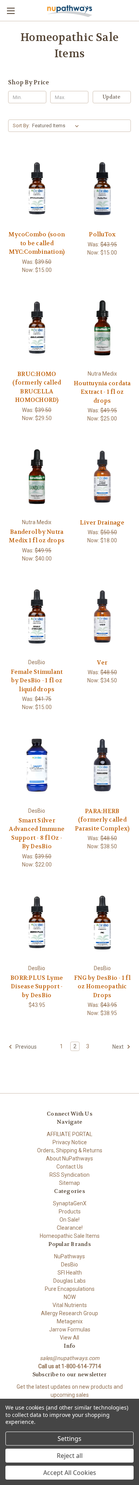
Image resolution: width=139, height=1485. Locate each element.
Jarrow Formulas (69, 1329)
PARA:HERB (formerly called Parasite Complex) (102, 819)
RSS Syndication (69, 1175)
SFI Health (70, 1273)
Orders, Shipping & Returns (69, 1150)
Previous (25, 1047)
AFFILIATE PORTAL (69, 1134)
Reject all (70, 1455)
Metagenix (70, 1321)
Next (118, 1047)
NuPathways (69, 1256)
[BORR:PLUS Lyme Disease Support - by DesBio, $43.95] (36, 922)
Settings (69, 1438)
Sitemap (69, 1183)
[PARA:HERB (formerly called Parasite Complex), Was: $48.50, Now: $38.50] (102, 765)
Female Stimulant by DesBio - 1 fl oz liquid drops (37, 680)
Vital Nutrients (70, 1305)
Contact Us (69, 1167)
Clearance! (70, 1228)
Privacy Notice (70, 1142)
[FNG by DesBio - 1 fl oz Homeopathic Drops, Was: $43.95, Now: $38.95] (102, 922)
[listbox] (57, 126)
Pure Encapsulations (70, 1289)
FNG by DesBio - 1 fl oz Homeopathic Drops (102, 986)
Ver (102, 662)
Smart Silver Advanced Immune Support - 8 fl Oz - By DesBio (36, 834)
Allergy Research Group (69, 1313)
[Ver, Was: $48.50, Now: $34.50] (102, 616)
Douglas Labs (69, 1281)
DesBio (69, 1264)
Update (111, 97)
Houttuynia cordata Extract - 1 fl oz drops (102, 392)
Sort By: (21, 125)
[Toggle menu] (10, 10)
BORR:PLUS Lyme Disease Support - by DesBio (36, 986)
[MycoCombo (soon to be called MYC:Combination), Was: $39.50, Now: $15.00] (36, 188)
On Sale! (69, 1220)
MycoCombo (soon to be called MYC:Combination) (36, 243)
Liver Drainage (102, 522)
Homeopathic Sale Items (70, 1236)
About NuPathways (69, 1158)
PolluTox (102, 234)
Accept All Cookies (69, 1472)
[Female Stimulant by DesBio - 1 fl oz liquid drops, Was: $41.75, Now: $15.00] (36, 616)
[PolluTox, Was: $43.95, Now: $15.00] (102, 188)
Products (70, 1211)
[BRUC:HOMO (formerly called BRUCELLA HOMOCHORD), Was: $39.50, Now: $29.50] (36, 328)
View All (69, 1338)
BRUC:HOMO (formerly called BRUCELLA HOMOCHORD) (36, 387)
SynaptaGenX (69, 1203)
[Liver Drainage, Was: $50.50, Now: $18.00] (102, 476)
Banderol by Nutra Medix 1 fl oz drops (36, 536)
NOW (70, 1297)
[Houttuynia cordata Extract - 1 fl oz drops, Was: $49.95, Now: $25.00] (102, 328)
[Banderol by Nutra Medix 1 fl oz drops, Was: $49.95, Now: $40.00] (36, 476)
